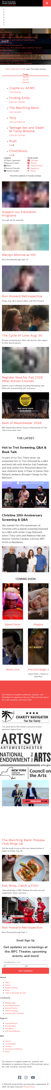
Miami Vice (12, 669)
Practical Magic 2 (38, 669)
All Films (34, 160)
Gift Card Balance (12, 1031)
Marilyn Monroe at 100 (19, 255)
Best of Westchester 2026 (21, 423)
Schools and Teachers (14, 1013)
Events (33, 163)
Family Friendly (11, 988)
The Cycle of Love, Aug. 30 (22, 335)
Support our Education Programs (19, 213)
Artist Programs (11, 1011)
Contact (8, 1046)
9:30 (23, 102)
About (7, 1041)
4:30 (15, 135)
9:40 (23, 135)
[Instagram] (26, 1078)
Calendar (25, 82)
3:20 (15, 112)
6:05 (19, 112)
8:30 (19, 92)
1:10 (11, 92)
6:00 (11, 155)
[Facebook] (19, 1078)
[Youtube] (33, 1078)
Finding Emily (19, 98)
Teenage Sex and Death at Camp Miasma (26, 129)
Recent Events (11, 1008)
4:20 (15, 102)
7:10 (19, 135)
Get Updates (26, 970)
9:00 (11, 145)
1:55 (11, 135)
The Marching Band (23, 108)
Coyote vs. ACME (22, 88)
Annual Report (11, 1023)
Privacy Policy (29, 1087)
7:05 (19, 102)
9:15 (23, 122)
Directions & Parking (13, 1049)
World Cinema (36, 165)
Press (7, 1051)
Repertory (34, 168)
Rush (13, 141)
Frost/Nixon (18, 151)
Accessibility (10, 1044)
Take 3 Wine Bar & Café (15, 69)
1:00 (11, 112)
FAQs (7, 990)
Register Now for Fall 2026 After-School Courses (22, 379)
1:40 (11, 102)
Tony (12, 118)
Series (32, 171)
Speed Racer (13, 624)
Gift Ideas (9, 1028)
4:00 (15, 122)
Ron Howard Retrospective (22, 296)
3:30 (15, 92)
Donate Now (10, 1026)
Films (7, 982)
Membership (10, 1003)
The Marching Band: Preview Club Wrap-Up (23, 841)
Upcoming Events (12, 1005)
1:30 (11, 122)
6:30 (19, 122)
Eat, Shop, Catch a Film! (20, 885)
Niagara (38, 624)
